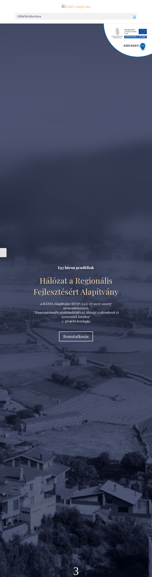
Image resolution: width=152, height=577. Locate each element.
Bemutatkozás (76, 336)
